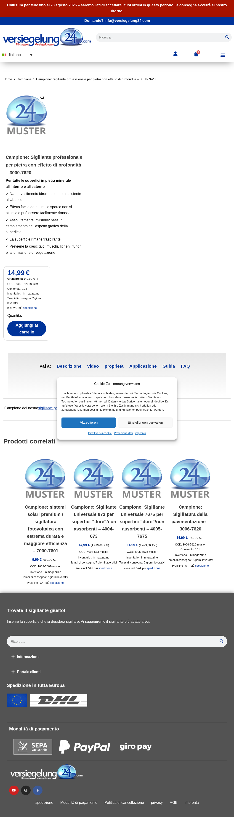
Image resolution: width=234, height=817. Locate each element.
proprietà (114, 366)
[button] (17, 55)
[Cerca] (227, 37)
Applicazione (143, 366)
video (93, 366)
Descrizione (69, 366)
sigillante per (48, 408)
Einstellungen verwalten (145, 423)
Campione (24, 79)
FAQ (185, 366)
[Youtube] (14, 790)
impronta (140, 433)
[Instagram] (26, 790)
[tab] (69, 366)
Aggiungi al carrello (27, 328)
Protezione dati (123, 433)
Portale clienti (28, 672)
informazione (28, 657)
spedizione (30, 308)
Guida (168, 366)
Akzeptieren (89, 423)
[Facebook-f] (38, 790)
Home (7, 79)
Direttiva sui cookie (100, 433)
